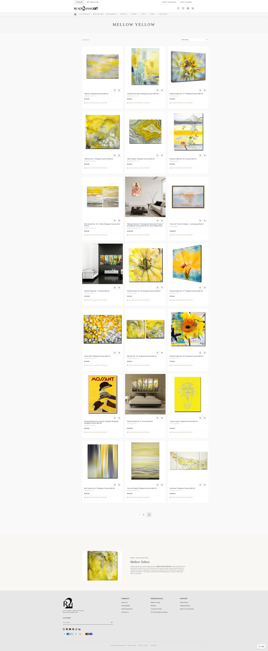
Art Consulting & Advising (159, 612)
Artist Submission (127, 609)
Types (152, 14)
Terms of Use (131, 645)
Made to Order (155, 602)
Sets (143, 14)
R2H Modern (111, 14)
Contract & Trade (156, 609)
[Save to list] (115, 90)
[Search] (178, 8)
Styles (134, 14)
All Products (84, 14)
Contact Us (125, 612)
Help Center (184, 602)
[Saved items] (183, 8)
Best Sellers (98, 14)
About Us (124, 602)
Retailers (153, 605)
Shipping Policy (185, 605)
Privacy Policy (144, 645)
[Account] (188, 8)
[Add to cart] (119, 90)
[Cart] (193, 8)
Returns (154, 645)
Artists (123, 14)
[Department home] (75, 14)
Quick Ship (163, 14)
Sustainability (125, 605)
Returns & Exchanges (187, 609)
